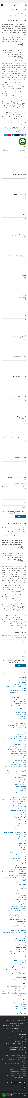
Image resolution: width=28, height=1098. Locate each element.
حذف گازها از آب (22, 717)
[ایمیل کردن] (24, 135)
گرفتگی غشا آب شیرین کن (19, 797)
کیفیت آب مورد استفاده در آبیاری (17, 951)
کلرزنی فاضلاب (22, 889)
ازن (25, 24)
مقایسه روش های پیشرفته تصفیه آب (16, 747)
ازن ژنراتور (19, 128)
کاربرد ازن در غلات (21, 396)
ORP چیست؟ (23, 812)
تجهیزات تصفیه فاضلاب (22, 986)
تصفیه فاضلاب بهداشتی (16, 988)
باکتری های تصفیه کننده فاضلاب (17, 841)
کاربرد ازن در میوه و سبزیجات (18, 336)
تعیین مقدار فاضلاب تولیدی (19, 973)
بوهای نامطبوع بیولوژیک (20, 784)
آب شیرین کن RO (21, 826)
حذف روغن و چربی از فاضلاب (19, 793)
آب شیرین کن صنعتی (20, 891)
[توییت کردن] (17, 135)
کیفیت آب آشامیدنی (20, 958)
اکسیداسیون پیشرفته (20, 786)
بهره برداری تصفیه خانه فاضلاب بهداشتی (16, 680)
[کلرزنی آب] (14, 279)
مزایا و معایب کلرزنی (21, 962)
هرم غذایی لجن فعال (21, 699)
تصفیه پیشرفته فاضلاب (20, 703)
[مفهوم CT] (14, 259)
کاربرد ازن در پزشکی (21, 417)
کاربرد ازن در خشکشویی (20, 457)
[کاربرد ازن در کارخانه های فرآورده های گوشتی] (14, 420)
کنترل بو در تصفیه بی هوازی (19, 967)
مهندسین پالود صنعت (12, 1093)
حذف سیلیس (22, 845)
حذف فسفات (23, 847)
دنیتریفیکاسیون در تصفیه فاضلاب (17, 692)
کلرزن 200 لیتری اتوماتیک (19, 815)
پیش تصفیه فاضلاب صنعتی (19, 906)
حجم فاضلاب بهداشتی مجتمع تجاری (17, 919)
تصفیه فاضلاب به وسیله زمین (18, 721)
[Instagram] (7, 1083)
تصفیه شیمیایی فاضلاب (20, 928)
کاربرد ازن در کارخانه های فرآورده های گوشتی (14, 437)
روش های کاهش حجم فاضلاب (18, 806)
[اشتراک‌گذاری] (21, 135)
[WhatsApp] (24, 1087)
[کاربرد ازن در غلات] (14, 380)
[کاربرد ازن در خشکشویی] (14, 441)
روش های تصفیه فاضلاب (19, 979)
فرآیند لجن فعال (22, 682)
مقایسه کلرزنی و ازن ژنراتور (19, 174)
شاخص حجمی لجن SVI (20, 867)
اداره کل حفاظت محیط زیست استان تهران (12, 1028)
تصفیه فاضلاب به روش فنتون (18, 751)
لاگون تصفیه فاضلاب (21, 723)
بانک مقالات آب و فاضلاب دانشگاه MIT (13, 1026)
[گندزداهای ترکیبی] (14, 198)
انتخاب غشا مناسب (21, 795)
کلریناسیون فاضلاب (21, 712)
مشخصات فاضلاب (21, 975)
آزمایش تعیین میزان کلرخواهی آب (17, 850)
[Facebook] (20, 1083)
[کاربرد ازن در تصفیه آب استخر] (14, 360)
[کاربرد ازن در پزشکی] (14, 400)
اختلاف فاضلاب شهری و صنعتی (18, 764)
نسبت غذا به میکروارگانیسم (19, 697)
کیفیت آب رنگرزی (21, 945)
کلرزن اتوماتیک (22, 823)
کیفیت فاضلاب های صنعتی (19, 924)
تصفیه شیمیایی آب (21, 710)
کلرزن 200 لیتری (22, 819)
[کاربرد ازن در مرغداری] (14, 299)
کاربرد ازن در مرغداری (21, 316)
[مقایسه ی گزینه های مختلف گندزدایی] (14, 238)
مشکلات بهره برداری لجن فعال (18, 930)
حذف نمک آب (22, 779)
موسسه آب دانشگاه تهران (16, 1023)
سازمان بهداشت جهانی (17, 1031)
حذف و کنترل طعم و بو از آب (19, 854)
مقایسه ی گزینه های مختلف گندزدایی (16, 255)
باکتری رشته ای (22, 782)
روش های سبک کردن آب (19, 701)
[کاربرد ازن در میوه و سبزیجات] (14, 319)
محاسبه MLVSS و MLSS (20, 684)
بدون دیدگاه (9, 15)
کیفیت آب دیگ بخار (21, 947)
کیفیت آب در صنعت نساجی (19, 956)
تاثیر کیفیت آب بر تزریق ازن (19, 235)
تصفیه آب (23, 886)
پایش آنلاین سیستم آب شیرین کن (17, 749)
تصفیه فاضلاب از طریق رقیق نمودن (17, 725)
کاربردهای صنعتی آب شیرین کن (18, 852)
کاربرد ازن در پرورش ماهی (19, 356)
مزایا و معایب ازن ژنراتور (20, 194)
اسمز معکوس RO (22, 839)
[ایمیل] (24, 1083)
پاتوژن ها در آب (22, 734)
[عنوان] (26, 5)
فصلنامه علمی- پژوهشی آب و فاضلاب (13, 1021)
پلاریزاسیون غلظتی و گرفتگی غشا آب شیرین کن (14, 799)
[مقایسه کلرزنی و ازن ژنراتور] (14, 158)
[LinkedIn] (12, 1083)
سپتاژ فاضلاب (22, 788)
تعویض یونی (23, 708)
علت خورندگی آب (22, 943)
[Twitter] (16, 1083)
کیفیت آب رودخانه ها (20, 732)
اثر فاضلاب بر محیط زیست (19, 882)
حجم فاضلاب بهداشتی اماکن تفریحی (17, 915)
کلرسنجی (24, 775)
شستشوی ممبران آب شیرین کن (18, 758)
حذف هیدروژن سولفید (20, 938)
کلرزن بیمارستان (22, 897)
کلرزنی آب (23, 295)
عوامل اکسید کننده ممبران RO (19, 762)
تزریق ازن (14, 128)
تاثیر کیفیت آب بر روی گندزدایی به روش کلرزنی (14, 910)
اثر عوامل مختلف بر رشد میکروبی (18, 810)
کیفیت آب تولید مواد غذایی (19, 949)
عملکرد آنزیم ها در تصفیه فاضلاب (17, 690)
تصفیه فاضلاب (22, 884)
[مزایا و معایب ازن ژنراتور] (14, 178)
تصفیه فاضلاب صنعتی (16, 990)
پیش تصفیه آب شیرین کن (19, 801)
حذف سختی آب (22, 836)
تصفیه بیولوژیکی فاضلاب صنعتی (18, 869)
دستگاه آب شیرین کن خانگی (19, 828)
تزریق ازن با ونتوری (17, 130)
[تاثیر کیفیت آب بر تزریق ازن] (14, 218)
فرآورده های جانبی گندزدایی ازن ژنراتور (16, 913)
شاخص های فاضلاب (21, 977)
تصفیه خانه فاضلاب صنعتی (19, 777)
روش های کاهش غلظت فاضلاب (18, 804)
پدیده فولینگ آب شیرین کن (19, 755)
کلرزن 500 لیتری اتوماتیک (19, 817)
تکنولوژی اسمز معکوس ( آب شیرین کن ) (16, 771)
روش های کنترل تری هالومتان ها (17, 738)
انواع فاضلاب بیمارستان (20, 926)
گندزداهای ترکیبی (22, 214)
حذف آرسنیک (22, 843)
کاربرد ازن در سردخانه (20, 808)
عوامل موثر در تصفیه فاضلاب (19, 714)
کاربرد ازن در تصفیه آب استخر (18, 376)
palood (14, 13)
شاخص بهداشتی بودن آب (19, 736)
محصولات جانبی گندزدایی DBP (18, 753)
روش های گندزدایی (19, 15)
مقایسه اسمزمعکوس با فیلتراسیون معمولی (15, 773)
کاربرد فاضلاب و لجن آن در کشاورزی (17, 728)
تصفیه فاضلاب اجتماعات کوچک (18, 908)
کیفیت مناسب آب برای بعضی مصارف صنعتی (14, 878)
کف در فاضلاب (22, 790)
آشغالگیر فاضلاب (22, 719)
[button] (14, 5)
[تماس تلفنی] (4, 1095)
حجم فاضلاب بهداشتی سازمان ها (17, 917)
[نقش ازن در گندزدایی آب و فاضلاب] (14, 461)
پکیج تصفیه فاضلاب (21, 921)
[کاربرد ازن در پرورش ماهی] (14, 340)
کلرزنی (24, 936)
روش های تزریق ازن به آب (17, 132)
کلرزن (24, 821)
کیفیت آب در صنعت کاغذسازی (18, 954)
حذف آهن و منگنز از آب (20, 940)
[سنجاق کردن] (9, 135)
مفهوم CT (23, 275)
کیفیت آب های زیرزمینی (20, 730)
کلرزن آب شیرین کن (21, 893)
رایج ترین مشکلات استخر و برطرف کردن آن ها (14, 766)
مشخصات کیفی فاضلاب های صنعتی (17, 875)
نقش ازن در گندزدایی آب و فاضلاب (17, 477)
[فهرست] (2, 5)
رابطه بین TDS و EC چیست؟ (19, 744)
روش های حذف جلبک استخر (19, 769)
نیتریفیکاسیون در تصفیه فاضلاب (17, 695)
